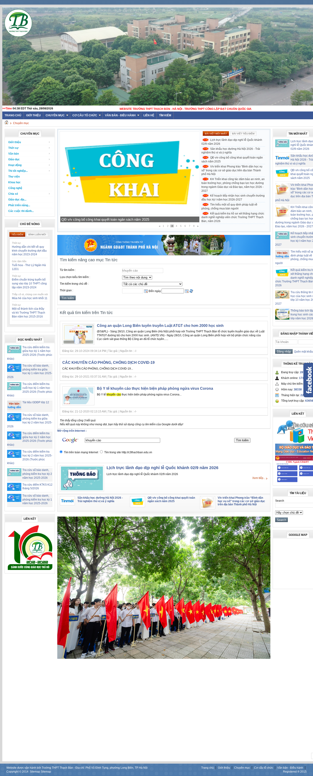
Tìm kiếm (165, 115)
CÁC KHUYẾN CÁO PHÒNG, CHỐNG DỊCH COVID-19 (108, 362)
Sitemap (35, 771)
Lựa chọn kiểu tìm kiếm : (75, 277)
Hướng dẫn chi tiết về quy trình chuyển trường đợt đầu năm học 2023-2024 (29, 250)
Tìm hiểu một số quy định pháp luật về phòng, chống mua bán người (229, 206)
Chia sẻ (13, 193)
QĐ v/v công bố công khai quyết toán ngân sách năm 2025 (232, 159)
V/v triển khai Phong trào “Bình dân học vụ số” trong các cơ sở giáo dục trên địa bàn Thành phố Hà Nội (129, 217)
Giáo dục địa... (17, 199)
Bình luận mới (37, 234)
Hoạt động (15, 165)
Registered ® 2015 (295, 771)
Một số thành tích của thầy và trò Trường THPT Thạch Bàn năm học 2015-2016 (28, 312)
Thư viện (14, 176)
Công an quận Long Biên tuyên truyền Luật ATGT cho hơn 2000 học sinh (160, 326)
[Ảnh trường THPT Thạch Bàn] (163, 657)
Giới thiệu (33, 115)
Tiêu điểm (17, 234)
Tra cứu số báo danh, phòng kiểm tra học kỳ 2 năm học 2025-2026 (37, 473)
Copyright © (14, 771)
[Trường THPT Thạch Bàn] (30, 570)
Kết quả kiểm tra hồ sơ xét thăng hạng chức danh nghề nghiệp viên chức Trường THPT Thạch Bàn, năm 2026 (232, 217)
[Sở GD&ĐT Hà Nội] (163, 254)
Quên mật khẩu (303, 351)
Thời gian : (66, 290)
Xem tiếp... (258, 478)
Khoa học (14, 182)
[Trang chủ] (6, 123)
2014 (25, 771)
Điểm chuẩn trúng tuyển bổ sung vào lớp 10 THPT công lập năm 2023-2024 (29, 283)
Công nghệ (15, 188)
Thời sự (13, 148)
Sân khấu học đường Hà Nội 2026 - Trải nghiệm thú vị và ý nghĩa (230, 150)
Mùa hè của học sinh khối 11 (29, 298)
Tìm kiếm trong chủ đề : (74, 283)
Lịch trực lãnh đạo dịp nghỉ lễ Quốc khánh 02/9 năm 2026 (231, 141)
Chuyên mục (55, 115)
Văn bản (13, 153)
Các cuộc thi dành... (21, 211)
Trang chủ (207, 767)
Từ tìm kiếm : (68, 270)
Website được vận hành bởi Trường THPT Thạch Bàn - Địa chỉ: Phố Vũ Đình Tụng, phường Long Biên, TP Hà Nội (77, 767)
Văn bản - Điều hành (120, 115)
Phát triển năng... (19, 205)
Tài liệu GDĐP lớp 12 (35, 402)
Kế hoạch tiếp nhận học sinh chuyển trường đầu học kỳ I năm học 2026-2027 (233, 197)
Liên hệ (148, 115)
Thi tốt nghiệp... (18, 170)
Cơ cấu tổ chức (84, 115)
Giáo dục (14, 159)
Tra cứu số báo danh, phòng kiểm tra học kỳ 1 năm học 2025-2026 (37, 499)
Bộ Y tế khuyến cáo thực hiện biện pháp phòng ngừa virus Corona (155, 388)
